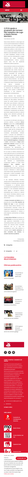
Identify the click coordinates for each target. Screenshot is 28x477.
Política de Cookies (9, 474)
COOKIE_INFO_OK (21, 458)
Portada (10, 19)
